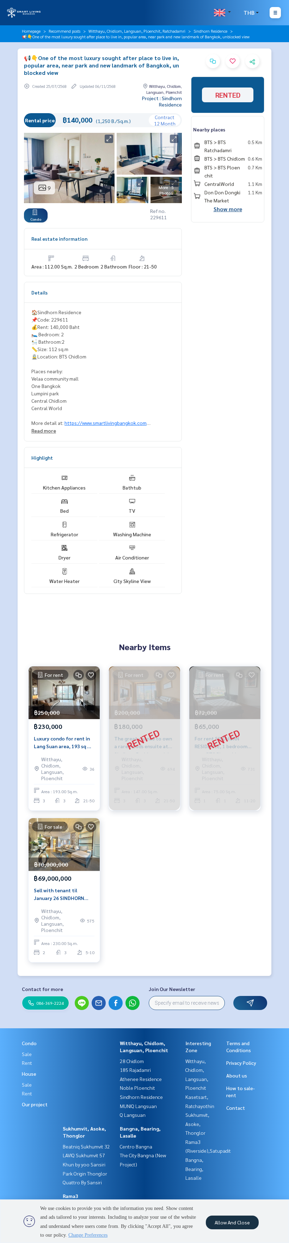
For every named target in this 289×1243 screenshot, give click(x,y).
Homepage (31, 31)
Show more (228, 209)
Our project (35, 1104)
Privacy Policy (241, 1063)
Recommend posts (64, 31)
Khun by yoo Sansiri (84, 1164)
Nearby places (209, 129)
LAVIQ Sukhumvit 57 (84, 1155)
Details (39, 292)
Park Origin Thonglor (85, 1173)
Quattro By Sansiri (82, 1182)
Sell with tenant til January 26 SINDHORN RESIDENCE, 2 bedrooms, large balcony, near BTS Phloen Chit (62, 894)
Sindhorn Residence (210, 31)
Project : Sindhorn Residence (162, 101)
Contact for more (42, 989)
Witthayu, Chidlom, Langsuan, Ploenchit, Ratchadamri (136, 31)
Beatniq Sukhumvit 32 (86, 1146)
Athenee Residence (141, 1079)
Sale (27, 1054)
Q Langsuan (133, 1115)
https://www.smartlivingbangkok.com (105, 423)
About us (236, 1075)
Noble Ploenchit (137, 1088)
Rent (27, 1063)
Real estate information (59, 238)
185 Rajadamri (135, 1070)
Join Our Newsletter (172, 989)
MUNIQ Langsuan (138, 1106)
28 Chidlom (132, 1061)
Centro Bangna (136, 1146)
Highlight (42, 457)
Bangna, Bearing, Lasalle (194, 1169)
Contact (235, 1108)
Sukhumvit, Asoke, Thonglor (197, 1124)
